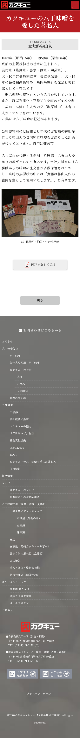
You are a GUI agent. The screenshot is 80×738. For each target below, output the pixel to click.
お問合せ (7, 610)
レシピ (6, 483)
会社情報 (7, 405)
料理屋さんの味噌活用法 (25, 497)
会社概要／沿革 (19, 419)
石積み (19, 384)
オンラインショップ (14, 582)
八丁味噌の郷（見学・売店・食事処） (25, 504)
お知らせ (7, 341)
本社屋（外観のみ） (27, 518)
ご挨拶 (14, 412)
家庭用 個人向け (19, 589)
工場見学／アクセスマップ (26, 511)
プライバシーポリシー (40, 693)
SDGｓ (14, 454)
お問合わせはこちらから (42, 330)
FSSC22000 (17, 447)
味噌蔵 (19, 532)
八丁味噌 (15, 356)
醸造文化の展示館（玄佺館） (27, 553)
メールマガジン (19, 603)
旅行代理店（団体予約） (25, 575)
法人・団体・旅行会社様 (25, 567)
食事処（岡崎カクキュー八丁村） (30, 546)
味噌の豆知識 (18, 398)
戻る (40, 300)
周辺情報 (15, 561)
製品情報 (7, 476)
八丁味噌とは (10, 348)
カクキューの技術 (20, 370)
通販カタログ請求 (20, 596)
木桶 (18, 377)
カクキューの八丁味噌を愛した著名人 (33, 461)
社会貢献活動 (18, 440)
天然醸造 (21, 391)
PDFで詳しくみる (43, 264)
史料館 (19, 525)
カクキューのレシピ (22, 490)
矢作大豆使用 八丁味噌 (25, 362)
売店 (12, 539)
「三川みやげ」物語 (22, 433)
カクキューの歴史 (20, 426)
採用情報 (15, 469)
